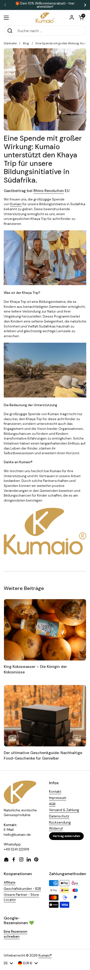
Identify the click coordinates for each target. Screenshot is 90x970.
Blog (26, 43)
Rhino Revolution (49, 190)
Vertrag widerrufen (66, 836)
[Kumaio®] (45, 17)
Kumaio (16, 204)
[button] (81, 18)
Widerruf (56, 828)
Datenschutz (59, 816)
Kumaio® (45, 955)
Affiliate (10, 882)
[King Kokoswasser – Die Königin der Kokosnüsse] (45, 630)
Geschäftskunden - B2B (22, 889)
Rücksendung (60, 822)
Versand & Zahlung (64, 810)
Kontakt (55, 791)
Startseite (10, 43)
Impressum (57, 798)
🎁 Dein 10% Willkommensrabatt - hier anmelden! (45, 5)
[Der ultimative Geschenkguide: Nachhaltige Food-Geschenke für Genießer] (45, 716)
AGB (52, 804)
